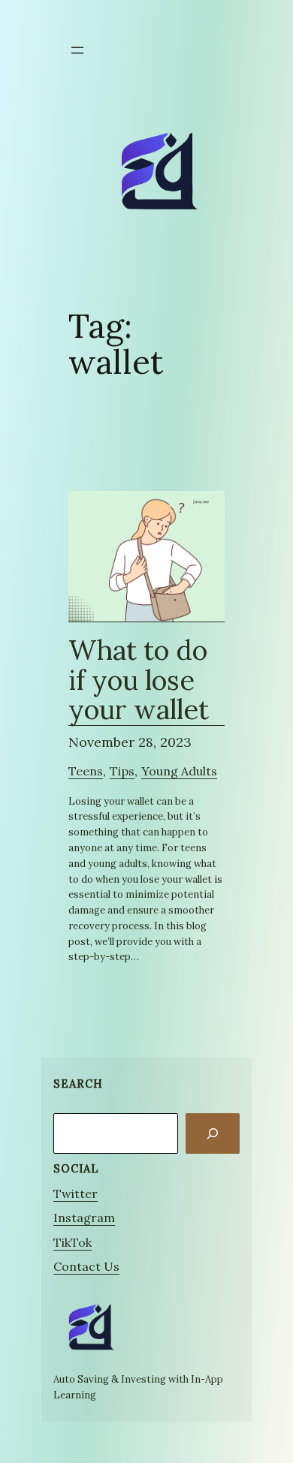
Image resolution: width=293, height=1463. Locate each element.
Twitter (75, 1193)
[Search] (213, 1133)
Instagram (84, 1217)
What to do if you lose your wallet (138, 681)
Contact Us (86, 1266)
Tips (122, 770)
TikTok (72, 1242)
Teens (85, 770)
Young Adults (179, 770)
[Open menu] (77, 50)
